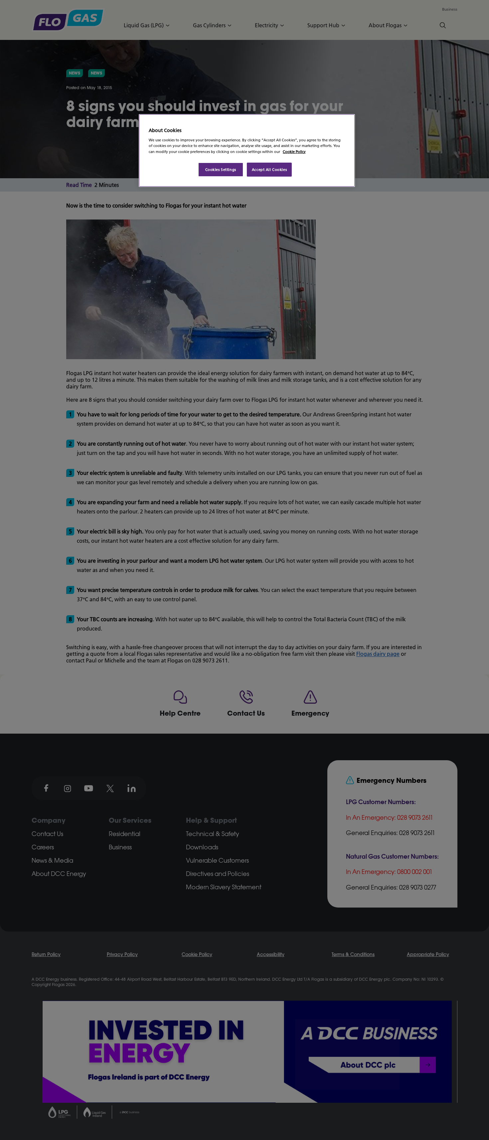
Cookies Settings (220, 169)
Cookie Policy (294, 151)
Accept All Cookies (269, 169)
